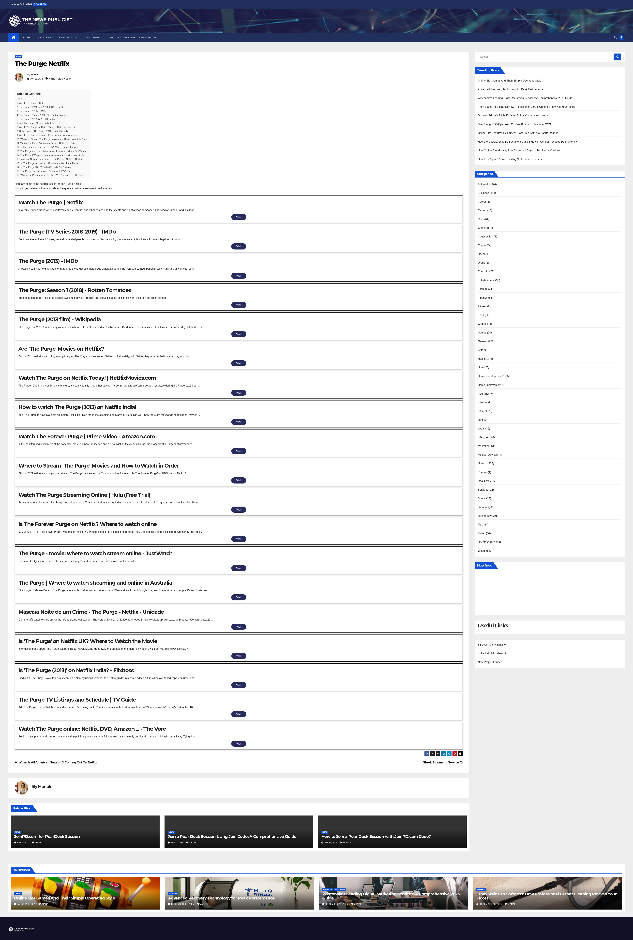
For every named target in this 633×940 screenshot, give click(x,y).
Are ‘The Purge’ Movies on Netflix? (37, 123)
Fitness (482, 306)
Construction (485, 236)
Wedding (483, 550)
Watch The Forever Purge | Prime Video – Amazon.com (48, 135)
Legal (481, 428)
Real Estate (485, 481)
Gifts (480, 350)
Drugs (481, 262)
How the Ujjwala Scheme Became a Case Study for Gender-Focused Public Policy (527, 141)
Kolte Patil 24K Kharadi (492, 653)
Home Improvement (489, 385)
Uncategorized (487, 542)
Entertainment (486, 280)
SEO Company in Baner (492, 644)
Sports (482, 498)
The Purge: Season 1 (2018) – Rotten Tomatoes (44, 115)
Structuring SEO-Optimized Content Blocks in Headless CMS (514, 124)
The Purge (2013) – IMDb (32, 111)
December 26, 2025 (491, 904)
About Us (45, 37)
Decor (481, 254)
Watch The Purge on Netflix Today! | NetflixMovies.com (47, 127)
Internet (482, 411)
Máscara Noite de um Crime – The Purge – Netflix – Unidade (52, 159)
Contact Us (68, 37)
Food (481, 315)
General (482, 341)
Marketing (484, 446)
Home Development (490, 376)
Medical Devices (488, 454)
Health (482, 358)
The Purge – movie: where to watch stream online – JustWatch (53, 151)
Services (483, 489)
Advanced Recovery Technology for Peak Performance (510, 89)
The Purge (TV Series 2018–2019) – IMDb (41, 107)
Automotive (484, 184)
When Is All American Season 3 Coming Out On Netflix (57, 762)
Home (26, 37)
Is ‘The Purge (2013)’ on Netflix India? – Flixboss (45, 167)
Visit (238, 217)
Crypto (482, 245)
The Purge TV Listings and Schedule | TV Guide (45, 171)
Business (483, 193)
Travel (481, 533)
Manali (34, 74)
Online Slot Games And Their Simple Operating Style (509, 80)
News (18, 56)
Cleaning (483, 227)
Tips (480, 524)
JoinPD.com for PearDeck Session (47, 836)
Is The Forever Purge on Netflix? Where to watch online (49, 147)
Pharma (482, 472)
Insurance (484, 393)
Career (482, 201)
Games (482, 332)
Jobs (481, 419)
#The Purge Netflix (60, 78)
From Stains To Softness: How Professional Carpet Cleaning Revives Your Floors (526, 106)
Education (484, 271)
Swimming (484, 507)
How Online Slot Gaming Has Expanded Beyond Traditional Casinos (519, 150)
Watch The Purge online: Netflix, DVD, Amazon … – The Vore (52, 175)
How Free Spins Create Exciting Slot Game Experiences (511, 159)
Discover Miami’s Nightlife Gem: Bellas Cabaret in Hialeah (513, 115)
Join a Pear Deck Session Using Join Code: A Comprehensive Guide (232, 836)
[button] (615, 37)
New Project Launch (490, 662)
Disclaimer (92, 37)
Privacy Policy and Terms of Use (132, 37)
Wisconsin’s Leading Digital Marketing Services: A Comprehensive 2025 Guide (525, 98)
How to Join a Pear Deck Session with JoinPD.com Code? (376, 836)
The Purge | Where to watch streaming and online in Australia (52, 155)
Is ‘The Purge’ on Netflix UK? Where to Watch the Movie (49, 163)
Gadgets (483, 323)
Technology (485, 515)
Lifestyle (483, 437)
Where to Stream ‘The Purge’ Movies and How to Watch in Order (54, 139)
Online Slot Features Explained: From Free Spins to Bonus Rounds (518, 133)
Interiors (483, 402)
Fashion (483, 289)
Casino (482, 210)
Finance (483, 297)
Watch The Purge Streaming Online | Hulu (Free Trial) (48, 143)
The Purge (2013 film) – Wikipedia (37, 119)
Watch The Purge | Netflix (32, 103)
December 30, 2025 (183, 904)
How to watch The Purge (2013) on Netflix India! (44, 131)
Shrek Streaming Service (441, 762)
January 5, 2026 (27, 904)
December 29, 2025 (337, 904)
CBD (481, 219)
